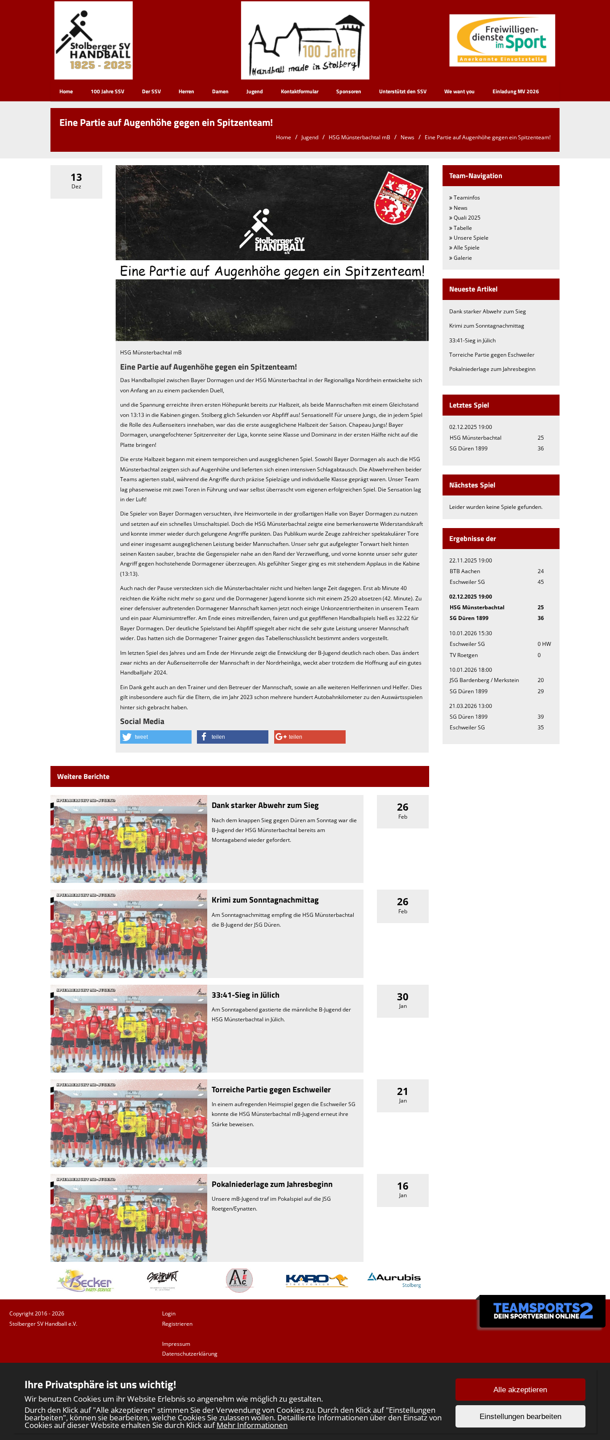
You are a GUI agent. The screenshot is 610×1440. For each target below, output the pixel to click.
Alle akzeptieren (520, 1390)
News (407, 137)
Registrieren (177, 1324)
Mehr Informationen (252, 1425)
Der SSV (151, 91)
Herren (186, 91)
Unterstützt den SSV (402, 91)
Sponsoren (348, 91)
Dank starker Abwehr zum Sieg (265, 805)
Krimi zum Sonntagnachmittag (265, 900)
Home (66, 91)
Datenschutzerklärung (189, 1353)
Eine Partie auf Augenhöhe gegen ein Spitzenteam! (488, 137)
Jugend (255, 91)
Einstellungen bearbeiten (520, 1416)
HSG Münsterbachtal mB (359, 137)
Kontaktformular (299, 91)
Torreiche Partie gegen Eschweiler (271, 1089)
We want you (459, 91)
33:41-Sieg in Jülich (246, 995)
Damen (220, 91)
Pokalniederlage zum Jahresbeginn (272, 1184)
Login (168, 1313)
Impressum (176, 1344)
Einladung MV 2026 (516, 91)
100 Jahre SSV (107, 91)
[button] (156, 737)
